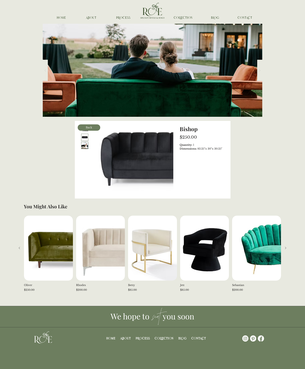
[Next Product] (286, 248)
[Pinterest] (253, 338)
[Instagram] (245, 338)
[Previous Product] (19, 248)
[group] (152, 253)
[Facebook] (261, 338)
